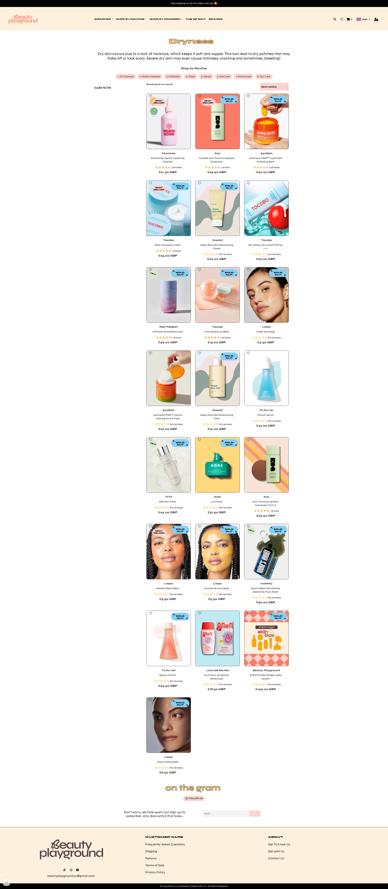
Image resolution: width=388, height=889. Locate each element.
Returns (150, 858)
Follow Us (195, 798)
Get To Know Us (279, 844)
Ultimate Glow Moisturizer (167, 331)
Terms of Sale (154, 865)
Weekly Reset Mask (167, 588)
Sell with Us (276, 851)
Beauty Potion (167, 675)
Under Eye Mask (265, 331)
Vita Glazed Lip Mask (216, 331)
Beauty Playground (266, 670)
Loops (266, 326)
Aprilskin (266, 153)
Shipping (151, 851)
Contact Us (276, 858)
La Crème (216, 501)
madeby (267, 583)
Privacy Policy (155, 872)
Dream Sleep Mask (167, 761)
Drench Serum (265, 415)
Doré (217, 496)
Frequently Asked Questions (165, 844)
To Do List (266, 410)
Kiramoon (169, 153)
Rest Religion (168, 326)
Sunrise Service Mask (216, 588)
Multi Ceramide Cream (168, 245)
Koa (217, 153)
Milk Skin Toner (167, 501)
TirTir (168, 496)
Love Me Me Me (217, 670)
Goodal (217, 240)
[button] (335, 19)
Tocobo (168, 240)
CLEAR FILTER (102, 87)
